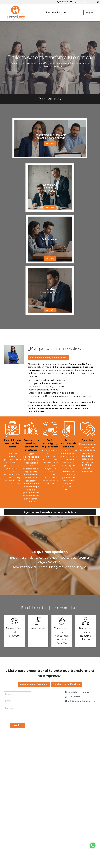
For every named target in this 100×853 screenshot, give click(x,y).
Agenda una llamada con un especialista (50, 512)
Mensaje (10, 708)
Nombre (9, 694)
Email (8, 701)
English (90, 12)
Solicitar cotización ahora (66, 684)
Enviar (17, 725)
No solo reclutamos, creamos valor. (48, 357)
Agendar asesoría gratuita (34, 684)
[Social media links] (94, 2)
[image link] (15, 12)
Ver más (50, 143)
